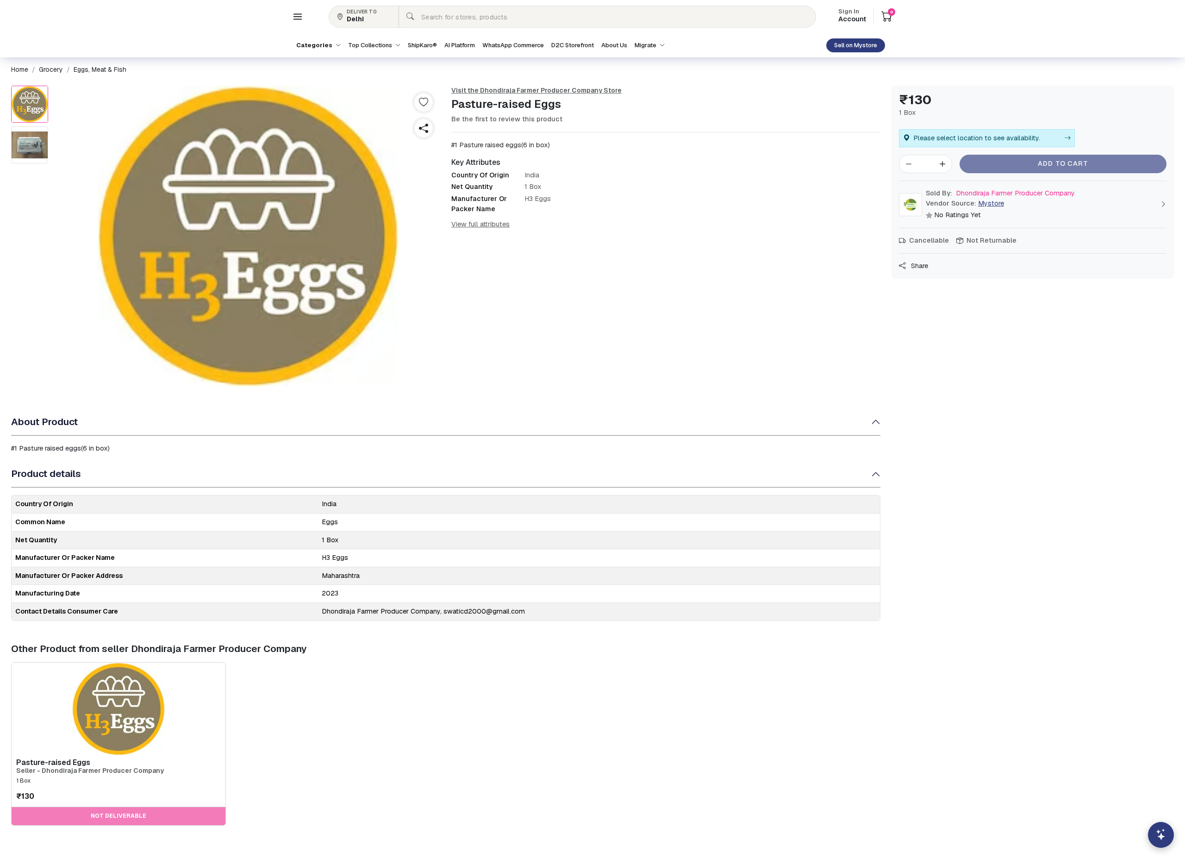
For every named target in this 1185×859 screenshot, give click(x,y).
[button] (298, 17)
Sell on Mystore (855, 45)
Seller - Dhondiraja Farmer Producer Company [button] (90, 771)
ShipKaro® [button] (422, 45)
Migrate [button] (646, 45)
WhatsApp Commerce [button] (513, 45)
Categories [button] (315, 45)
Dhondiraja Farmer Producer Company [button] (1000, 193)
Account (852, 16)
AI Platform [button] (459, 45)
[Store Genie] (1161, 835)
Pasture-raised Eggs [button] (53, 762)
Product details (46, 473)
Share (918, 266)
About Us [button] (614, 45)
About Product (44, 421)
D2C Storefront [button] (572, 45)
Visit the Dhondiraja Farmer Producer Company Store (536, 90)
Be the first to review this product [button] (506, 119)
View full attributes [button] (480, 224)
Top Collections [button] (370, 45)
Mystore (991, 203)
